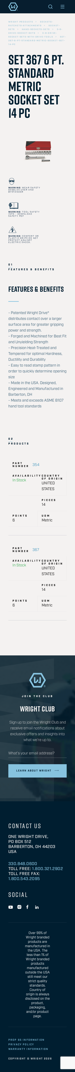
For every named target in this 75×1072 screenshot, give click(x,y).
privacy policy (21, 1044)
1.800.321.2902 (47, 869)
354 (35, 464)
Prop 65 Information (26, 1040)
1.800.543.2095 (24, 879)
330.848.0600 (22, 864)
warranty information (28, 1049)
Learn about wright (33, 770)
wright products (20, 21)
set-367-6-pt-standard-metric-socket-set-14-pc (37, 40)
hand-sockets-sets (36, 29)
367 (35, 549)
